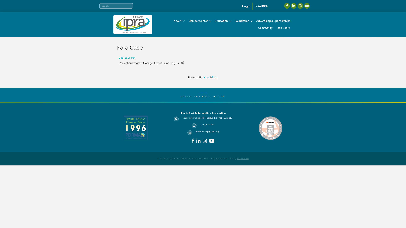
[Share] (182, 63)
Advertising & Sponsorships (273, 20)
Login (246, 6)
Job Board (284, 27)
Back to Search (127, 57)
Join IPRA (261, 6)
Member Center (198, 20)
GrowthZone (210, 77)
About (177, 20)
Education (221, 20)
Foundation (242, 20)
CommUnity (265, 27)
